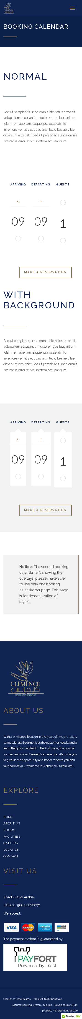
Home (8, 816)
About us (11, 823)
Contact (10, 856)
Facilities (11, 836)
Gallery (11, 843)
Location (11, 849)
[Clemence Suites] (10, 8)
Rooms (9, 830)
